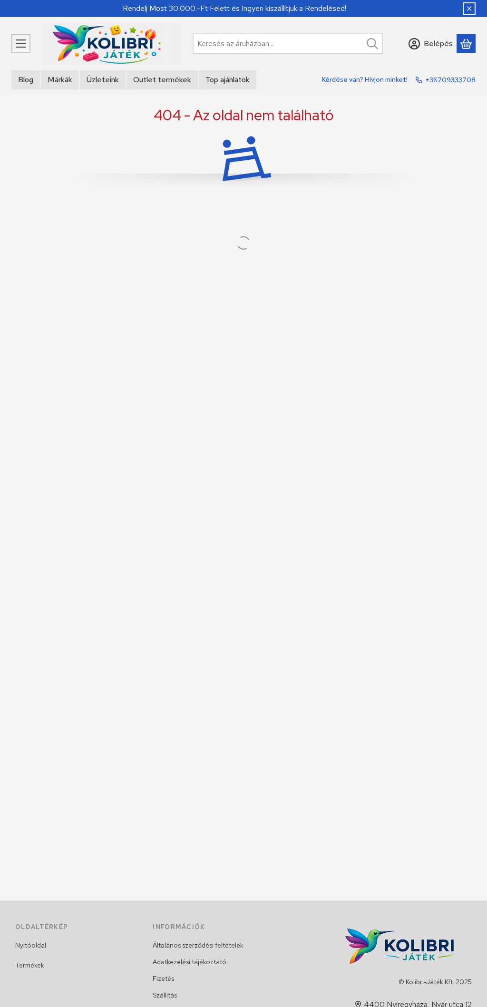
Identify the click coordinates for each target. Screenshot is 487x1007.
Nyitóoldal (30, 945)
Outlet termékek (162, 80)
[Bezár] (469, 8)
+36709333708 (451, 80)
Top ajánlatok (227, 80)
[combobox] (288, 43)
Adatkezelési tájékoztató (189, 962)
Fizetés (163, 978)
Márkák (60, 80)
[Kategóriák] (20, 43)
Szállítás (165, 995)
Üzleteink (103, 80)
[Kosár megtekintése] (466, 43)
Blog (25, 80)
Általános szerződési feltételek (198, 945)
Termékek (29, 965)
